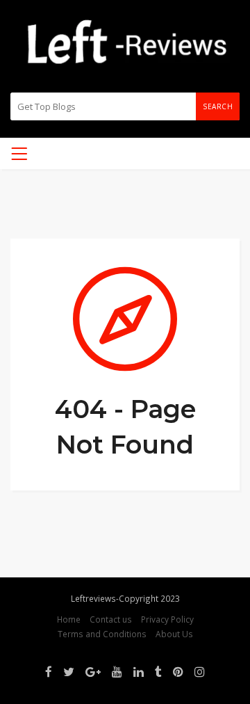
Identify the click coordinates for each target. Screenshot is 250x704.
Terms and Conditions (102, 633)
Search (218, 106)
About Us (174, 633)
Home (69, 619)
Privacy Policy (167, 619)
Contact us (111, 619)
